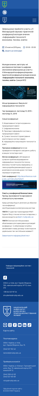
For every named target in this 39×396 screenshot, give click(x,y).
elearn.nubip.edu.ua (25, 217)
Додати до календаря (13, 51)
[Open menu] (34, 20)
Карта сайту (9, 331)
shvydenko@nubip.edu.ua (13, 295)
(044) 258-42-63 (9, 374)
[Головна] (4, 4)
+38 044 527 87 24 (10, 292)
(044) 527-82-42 (9, 349)
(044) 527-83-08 (9, 376)
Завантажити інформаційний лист (16, 235)
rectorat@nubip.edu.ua (12, 353)
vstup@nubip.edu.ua (11, 380)
